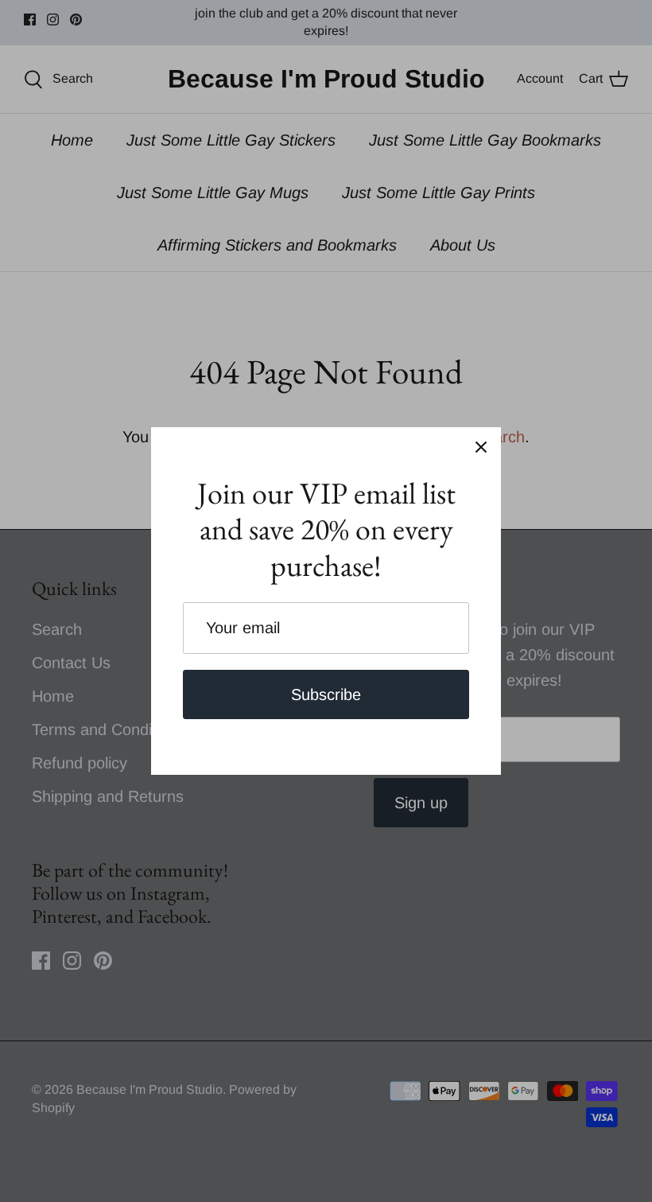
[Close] (481, 447)
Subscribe (326, 694)
